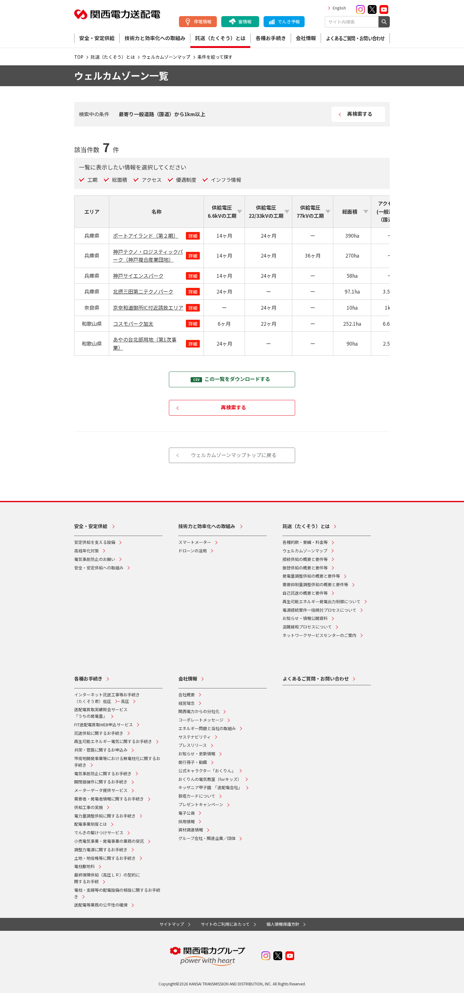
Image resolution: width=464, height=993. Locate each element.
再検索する (359, 113)
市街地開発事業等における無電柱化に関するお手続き (117, 761)
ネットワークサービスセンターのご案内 (319, 635)
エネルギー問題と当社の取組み (207, 728)
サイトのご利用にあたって (225, 924)
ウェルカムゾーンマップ (305, 551)
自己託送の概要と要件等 (305, 593)
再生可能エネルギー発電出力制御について (321, 601)
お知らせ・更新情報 (196, 754)
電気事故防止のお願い (94, 559)
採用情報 (186, 821)
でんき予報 (289, 21)
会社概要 (186, 695)
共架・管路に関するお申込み (101, 750)
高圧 (125, 701)
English (339, 8)
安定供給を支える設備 (94, 542)
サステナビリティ (194, 737)
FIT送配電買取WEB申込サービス (103, 725)
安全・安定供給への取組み (98, 568)
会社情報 (306, 38)
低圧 (107, 701)
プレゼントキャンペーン (200, 804)
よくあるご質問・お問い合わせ (355, 38)
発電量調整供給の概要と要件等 (311, 576)
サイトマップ (171, 924)
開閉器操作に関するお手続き (101, 782)
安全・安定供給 (97, 38)
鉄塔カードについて (196, 796)
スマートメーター (194, 542)
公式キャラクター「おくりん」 (206, 771)
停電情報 (202, 21)
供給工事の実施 (88, 807)
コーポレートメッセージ (200, 720)
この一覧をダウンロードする (237, 379)
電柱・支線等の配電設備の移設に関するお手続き (117, 893)
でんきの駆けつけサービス (98, 832)
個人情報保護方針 (282, 924)
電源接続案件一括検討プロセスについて (319, 610)
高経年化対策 (86, 551)
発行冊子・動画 (192, 762)
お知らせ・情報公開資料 (305, 618)
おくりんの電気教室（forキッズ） (209, 779)
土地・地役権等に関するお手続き (105, 858)
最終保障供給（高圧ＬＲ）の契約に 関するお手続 (107, 878)
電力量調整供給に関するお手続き (105, 816)
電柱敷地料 (84, 866)
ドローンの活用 (192, 551)
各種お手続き (271, 38)
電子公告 (186, 813)
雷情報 (245, 21)
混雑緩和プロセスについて (307, 627)
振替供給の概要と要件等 (305, 568)
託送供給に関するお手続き (98, 733)
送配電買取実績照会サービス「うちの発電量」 (101, 712)
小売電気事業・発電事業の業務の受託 (109, 841)
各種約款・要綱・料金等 (305, 542)
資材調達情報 (190, 830)
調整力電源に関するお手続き (101, 850)
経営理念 (186, 703)
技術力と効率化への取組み (155, 38)
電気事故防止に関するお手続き (103, 773)
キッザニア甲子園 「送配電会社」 (210, 787)
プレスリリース (192, 745)
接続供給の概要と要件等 (305, 559)
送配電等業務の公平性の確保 (101, 905)
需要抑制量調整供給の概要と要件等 (315, 584)
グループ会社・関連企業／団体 (206, 838)
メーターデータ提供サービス (101, 790)
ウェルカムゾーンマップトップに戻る (234, 455)
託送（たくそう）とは (220, 38)
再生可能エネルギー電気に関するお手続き (113, 741)
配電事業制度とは (90, 824)
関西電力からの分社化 (198, 711)
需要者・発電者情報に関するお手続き (109, 799)
